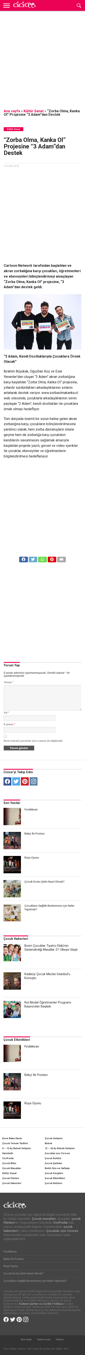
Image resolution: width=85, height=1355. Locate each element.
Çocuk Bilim (9, 1163)
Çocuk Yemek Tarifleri (15, 1143)
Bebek (48, 1143)
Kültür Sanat (34, 111)
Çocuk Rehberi (53, 1183)
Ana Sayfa (26, 1339)
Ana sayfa (12, 111)
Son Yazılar (11, 803)
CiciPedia (8, 1158)
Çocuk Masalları (11, 1168)
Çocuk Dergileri (54, 1173)
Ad (6, 712)
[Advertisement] (42, 57)
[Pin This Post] (52, 558)
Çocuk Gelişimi (53, 1138)
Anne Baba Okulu (12, 1138)
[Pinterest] (25, 781)
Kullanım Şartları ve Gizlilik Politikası (41, 1303)
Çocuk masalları (44, 1219)
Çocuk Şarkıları (53, 1163)
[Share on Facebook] (23, 558)
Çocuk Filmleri (10, 1178)
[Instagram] (33, 781)
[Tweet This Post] (33, 558)
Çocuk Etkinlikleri (16, 1040)
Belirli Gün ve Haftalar (57, 1168)
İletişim (60, 1339)
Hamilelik (7, 1153)
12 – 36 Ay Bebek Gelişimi (60, 1148)
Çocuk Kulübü (53, 1158)
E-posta (9, 724)
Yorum (9, 682)
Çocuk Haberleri (15, 939)
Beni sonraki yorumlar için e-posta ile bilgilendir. (33, 740)
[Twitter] (16, 781)
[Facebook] (7, 781)
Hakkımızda (44, 1339)
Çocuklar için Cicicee (57, 1153)
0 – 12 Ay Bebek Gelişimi (16, 1148)
